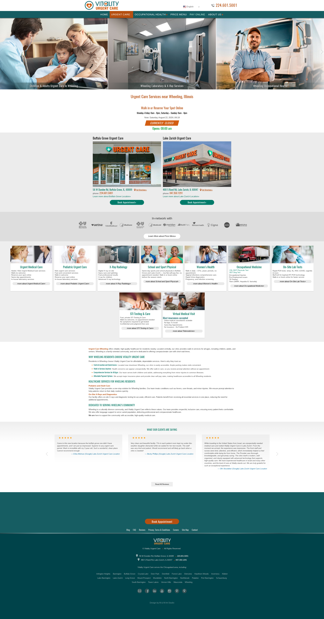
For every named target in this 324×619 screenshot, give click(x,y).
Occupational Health (150, 14)
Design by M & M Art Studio (162, 603)
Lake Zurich (118, 578)
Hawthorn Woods (201, 574)
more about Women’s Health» (205, 284)
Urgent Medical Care (31, 267)
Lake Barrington (103, 578)
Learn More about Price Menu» (162, 236)
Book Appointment (162, 522)
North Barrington (171, 578)
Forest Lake (177, 574)
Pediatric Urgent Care (75, 267)
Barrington (117, 574)
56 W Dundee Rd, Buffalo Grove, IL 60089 (156, 556)
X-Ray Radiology (118, 267)
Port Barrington (207, 578)
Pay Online (197, 14)
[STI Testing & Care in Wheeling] (140, 301)
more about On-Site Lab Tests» (293, 281)
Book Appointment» (127, 202)
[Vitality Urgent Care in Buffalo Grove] (177, 591)
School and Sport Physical (162, 267)
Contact (195, 529)
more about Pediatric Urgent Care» (74, 284)
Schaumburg (221, 578)
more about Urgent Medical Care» (31, 284)
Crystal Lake (143, 574)
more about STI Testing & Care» (140, 328)
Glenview (188, 574)
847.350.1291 (176, 193)
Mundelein (157, 578)
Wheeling (188, 582)
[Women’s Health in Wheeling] (205, 254)
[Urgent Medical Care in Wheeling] (31, 254)
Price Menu (178, 14)
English (190, 7)
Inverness (215, 574)
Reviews (142, 529)
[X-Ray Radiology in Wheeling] (118, 254)
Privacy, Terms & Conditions (159, 529)
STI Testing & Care (140, 314)
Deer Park (155, 574)
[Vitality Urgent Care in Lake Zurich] (184, 591)
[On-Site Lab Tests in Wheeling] (293, 254)
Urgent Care (120, 14)
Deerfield (165, 574)
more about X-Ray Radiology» (118, 284)
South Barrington (139, 582)
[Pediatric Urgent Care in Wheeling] (75, 254)
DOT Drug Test (234, 272)
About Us (214, 14)
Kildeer (225, 574)
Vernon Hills (166, 582)
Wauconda (178, 582)
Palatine (195, 578)
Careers (176, 529)
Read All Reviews (162, 484)
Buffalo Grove (129, 574)
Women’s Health (206, 267)
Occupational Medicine (249, 267)
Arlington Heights (103, 574)
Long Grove (130, 578)
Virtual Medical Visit (184, 314)
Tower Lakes (153, 582)
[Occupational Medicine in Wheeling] (249, 254)
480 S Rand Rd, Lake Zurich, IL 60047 (156, 560)
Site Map (185, 529)
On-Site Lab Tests (292, 267)
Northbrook (184, 578)
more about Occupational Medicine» (249, 286)
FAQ (134, 529)
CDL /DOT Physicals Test (238, 270)
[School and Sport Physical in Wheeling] (162, 254)
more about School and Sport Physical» (162, 281)
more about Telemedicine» (184, 331)
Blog (128, 529)
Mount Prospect (144, 578)
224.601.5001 (226, 5)
